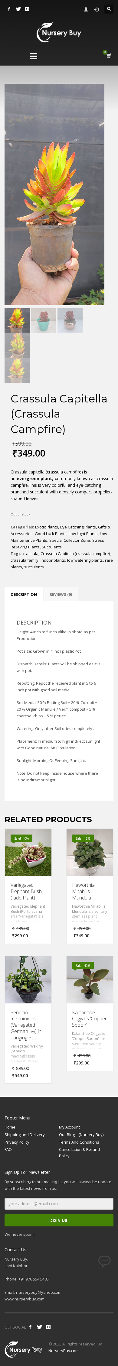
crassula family (24, 560)
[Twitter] (18, 9)
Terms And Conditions (79, 1142)
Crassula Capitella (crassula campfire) (75, 553)
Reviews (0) (61, 594)
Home (10, 1127)
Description (24, 594)
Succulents (52, 547)
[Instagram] (27, 9)
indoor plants (53, 560)
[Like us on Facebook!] (30, 1327)
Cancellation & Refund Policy (79, 1152)
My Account (69, 1127)
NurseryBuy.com (63, 1350)
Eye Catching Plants (78, 527)
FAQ (8, 1149)
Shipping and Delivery (25, 1134)
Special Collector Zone (69, 540)
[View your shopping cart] (108, 56)
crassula (30, 553)
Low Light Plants (83, 533)
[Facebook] (9, 9)
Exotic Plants (46, 527)
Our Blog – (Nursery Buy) (81, 1134)
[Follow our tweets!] (39, 1327)
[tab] (24, 594)
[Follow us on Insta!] (48, 1327)
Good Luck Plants (51, 533)
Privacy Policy (17, 1142)
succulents (34, 567)
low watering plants (85, 560)
